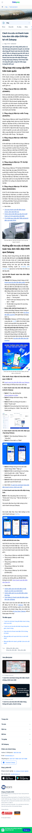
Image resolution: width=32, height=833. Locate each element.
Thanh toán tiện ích (13, 7)
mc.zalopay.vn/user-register (21, 771)
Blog (6, 7)
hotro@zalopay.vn (9, 755)
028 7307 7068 (14, 758)
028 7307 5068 (23, 758)
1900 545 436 (17, 752)
